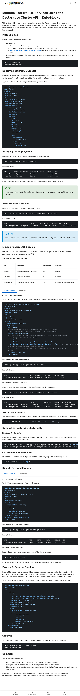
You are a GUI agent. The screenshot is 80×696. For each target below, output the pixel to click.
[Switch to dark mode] (75, 3)
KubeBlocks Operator (33, 51)
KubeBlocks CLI (16, 51)
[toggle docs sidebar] (5, 3)
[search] (71, 3)
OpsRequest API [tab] (10, 290)
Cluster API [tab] (23, 290)
